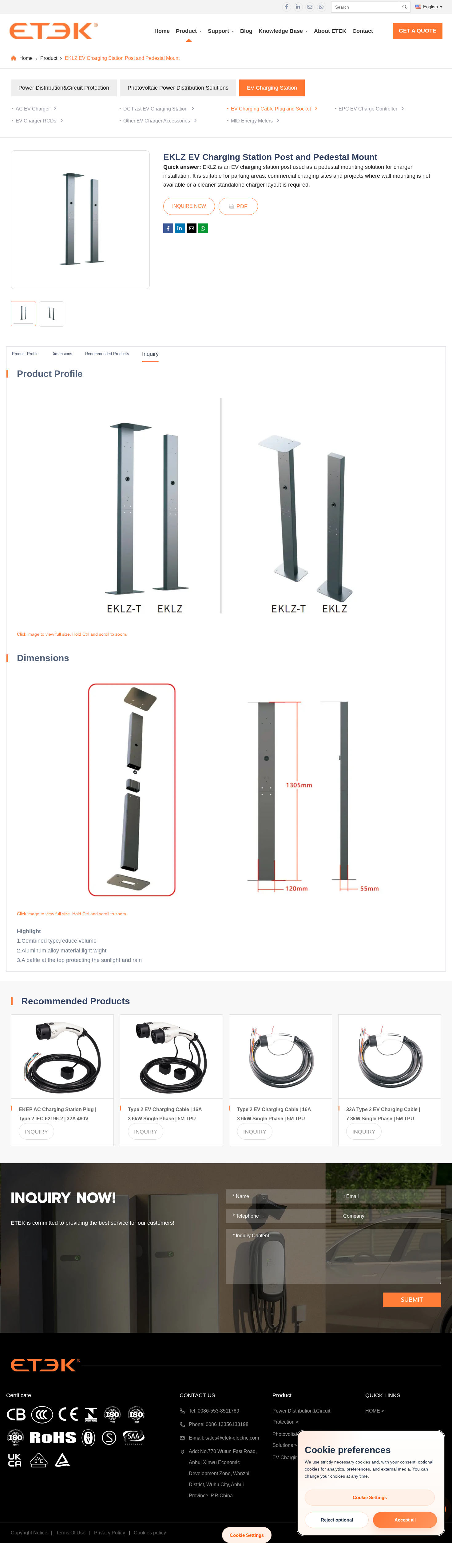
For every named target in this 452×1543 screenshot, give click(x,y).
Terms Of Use (71, 1532)
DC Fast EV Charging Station (156, 108)
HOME (372, 1410)
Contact (362, 31)
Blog (246, 31)
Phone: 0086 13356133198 (218, 1424)
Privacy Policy (110, 1532)
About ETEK (330, 31)
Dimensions (61, 353)
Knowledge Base (281, 31)
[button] (231, 508)
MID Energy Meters (252, 120)
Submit (412, 1299)
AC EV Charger (33, 108)
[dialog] (371, 1483)
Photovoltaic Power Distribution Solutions (178, 88)
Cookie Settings (247, 1535)
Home (162, 31)
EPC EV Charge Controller (368, 108)
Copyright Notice (30, 1532)
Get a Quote (417, 31)
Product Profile (25, 353)
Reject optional (337, 1519)
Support (218, 31)
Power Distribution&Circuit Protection (63, 88)
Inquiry (150, 354)
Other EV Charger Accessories (157, 120)
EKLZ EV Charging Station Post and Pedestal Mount (122, 58)
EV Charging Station (272, 88)
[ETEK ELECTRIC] (54, 31)
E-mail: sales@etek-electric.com (224, 1437)
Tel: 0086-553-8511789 (214, 1410)
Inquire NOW (189, 206)
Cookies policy (150, 1532)
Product (186, 31)
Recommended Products (107, 353)
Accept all (405, 1519)
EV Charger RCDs (36, 120)
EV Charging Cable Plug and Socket (271, 108)
